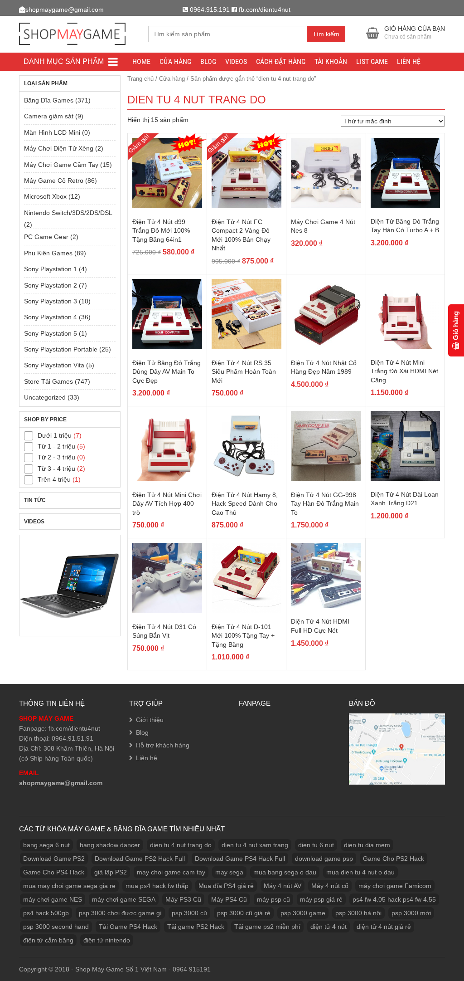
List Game (372, 61)
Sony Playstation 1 (50, 269)
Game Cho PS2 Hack (393, 858)
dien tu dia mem (367, 845)
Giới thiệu (150, 719)
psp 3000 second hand (56, 926)
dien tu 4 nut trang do (181, 845)
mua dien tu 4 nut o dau (360, 872)
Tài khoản (330, 61)
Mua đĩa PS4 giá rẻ (226, 885)
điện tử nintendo (106, 940)
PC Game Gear (46, 236)
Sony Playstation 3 (50, 301)
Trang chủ (140, 78)
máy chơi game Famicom (394, 885)
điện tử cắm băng (48, 940)
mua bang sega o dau (284, 872)
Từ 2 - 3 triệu (56, 457)
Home (141, 61)
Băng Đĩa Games (48, 100)
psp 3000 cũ (189, 913)
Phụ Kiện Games (48, 253)
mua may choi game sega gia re (69, 885)
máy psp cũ (273, 899)
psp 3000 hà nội (358, 913)
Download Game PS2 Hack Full (140, 858)
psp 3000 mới (411, 913)
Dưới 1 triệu (55, 435)
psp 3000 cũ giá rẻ (244, 913)
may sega (229, 872)
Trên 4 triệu (54, 479)
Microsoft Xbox (45, 196)
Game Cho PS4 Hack (53, 872)
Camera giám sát (48, 116)
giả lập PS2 (110, 872)
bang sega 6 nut (46, 845)
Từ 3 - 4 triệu (56, 468)
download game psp (324, 858)
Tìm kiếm (326, 34)
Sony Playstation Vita (54, 365)
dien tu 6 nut (316, 845)
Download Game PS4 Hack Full (240, 858)
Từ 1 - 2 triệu (56, 446)
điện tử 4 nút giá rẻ (384, 926)
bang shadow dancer (110, 845)
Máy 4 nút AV (282, 885)
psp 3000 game (302, 913)
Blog (208, 61)
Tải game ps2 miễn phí (267, 926)
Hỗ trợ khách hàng (162, 745)
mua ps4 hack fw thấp (157, 885)
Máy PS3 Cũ (183, 899)
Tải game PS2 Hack (195, 926)
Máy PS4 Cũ (229, 899)
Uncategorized (45, 397)
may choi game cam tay (171, 872)
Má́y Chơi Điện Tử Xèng (58, 148)
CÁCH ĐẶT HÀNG (280, 61)
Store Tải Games (48, 381)
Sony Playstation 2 (50, 285)
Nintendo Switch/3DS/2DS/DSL (68, 212)
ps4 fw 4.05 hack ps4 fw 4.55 (394, 899)
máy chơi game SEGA (123, 899)
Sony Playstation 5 (50, 333)
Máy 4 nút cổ (329, 885)
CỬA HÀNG (175, 61)
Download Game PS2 (54, 858)
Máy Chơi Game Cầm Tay (61, 164)
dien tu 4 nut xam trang (255, 845)
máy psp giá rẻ (321, 899)
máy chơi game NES (52, 899)
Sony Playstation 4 (50, 317)
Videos (236, 61)
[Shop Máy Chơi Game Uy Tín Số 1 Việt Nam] (72, 32)
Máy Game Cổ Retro (53, 180)
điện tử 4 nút (328, 926)
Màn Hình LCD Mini (52, 132)
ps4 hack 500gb (46, 913)
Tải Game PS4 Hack (128, 926)
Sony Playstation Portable (60, 349)
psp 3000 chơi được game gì (120, 913)
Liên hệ (408, 61)
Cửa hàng (172, 78)
